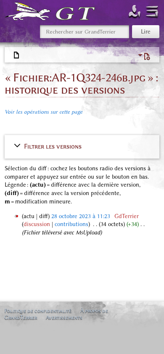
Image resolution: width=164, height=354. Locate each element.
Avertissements (64, 317)
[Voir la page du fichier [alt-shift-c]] (16, 55)
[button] (82, 146)
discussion (37, 224)
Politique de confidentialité (37, 310)
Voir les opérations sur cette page (43, 111)
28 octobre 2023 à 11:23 (80, 216)
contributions (71, 224)
